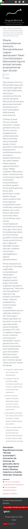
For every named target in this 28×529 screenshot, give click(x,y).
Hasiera (5, 28)
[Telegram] (23, 1)
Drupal (5, 523)
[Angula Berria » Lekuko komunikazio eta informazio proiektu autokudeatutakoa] (14, 13)
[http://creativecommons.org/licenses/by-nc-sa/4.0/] (7, 511)
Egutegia (6, 494)
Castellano (13, 494)
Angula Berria (12, 20)
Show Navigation (2, 2)
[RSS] (16, 1)
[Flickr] (19, 1)
